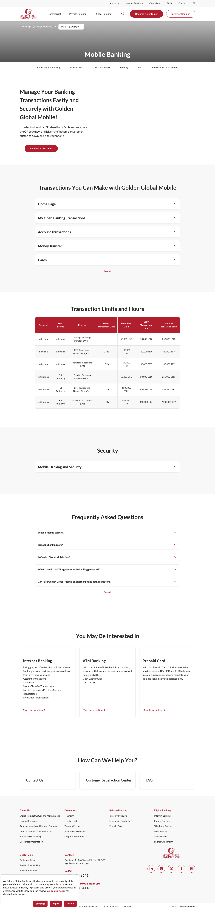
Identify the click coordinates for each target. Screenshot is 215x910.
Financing (69, 816)
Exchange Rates (27, 860)
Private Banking (77, 13)
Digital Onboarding (163, 841)
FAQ (140, 67)
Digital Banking (103, 13)
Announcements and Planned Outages (38, 826)
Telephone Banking (163, 826)
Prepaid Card (115, 826)
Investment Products (75, 831)
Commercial (54, 13)
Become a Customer (146, 13)
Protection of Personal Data (84, 906)
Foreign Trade (71, 821)
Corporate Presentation (31, 841)
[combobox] (71, 26)
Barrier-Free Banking (30, 865)
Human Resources (28, 821)
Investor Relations (134, 3)
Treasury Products (73, 826)
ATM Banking (160, 831)
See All (107, 271)
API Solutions (160, 836)
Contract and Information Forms (36, 831)
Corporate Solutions (74, 836)
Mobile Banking (162, 821)
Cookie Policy (111, 906)
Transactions (76, 67)
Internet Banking (180, 13)
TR (194, 3)
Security (124, 67)
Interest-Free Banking (30, 836)
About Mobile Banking (48, 67)
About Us (114, 3)
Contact (182, 3)
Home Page (25, 26)
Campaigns (154, 3)
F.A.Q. (169, 3)
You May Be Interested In (165, 67)
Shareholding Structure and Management (40, 816)
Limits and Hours (101, 67)
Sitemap (128, 906)
